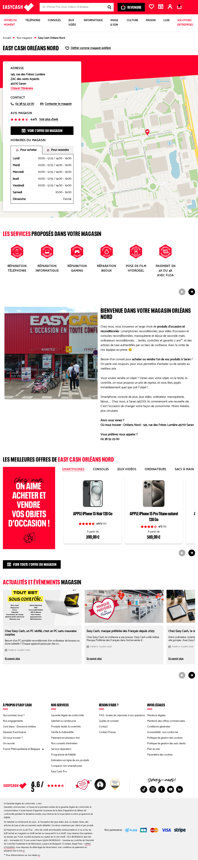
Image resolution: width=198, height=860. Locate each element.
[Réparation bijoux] (106, 257)
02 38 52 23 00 (24, 104)
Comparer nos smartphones (66, 766)
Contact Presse (107, 732)
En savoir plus (12, 658)
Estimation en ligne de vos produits (70, 760)
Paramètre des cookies (160, 755)
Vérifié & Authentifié (62, 732)
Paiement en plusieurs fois (65, 738)
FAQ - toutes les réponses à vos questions (122, 715)
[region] (99, 136)
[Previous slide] (182, 291)
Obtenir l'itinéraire (22, 88)
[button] (147, 132)
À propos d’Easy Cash (17, 704)
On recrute (9, 743)
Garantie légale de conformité (67, 715)
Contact (103, 727)
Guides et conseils (109, 721)
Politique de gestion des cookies (165, 738)
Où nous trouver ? (13, 738)
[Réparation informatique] (47, 257)
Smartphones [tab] (73, 469)
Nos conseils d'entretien (64, 743)
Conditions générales (158, 727)
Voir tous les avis (42, 785)
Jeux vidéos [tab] (126, 469)
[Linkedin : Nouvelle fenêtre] (179, 789)
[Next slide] (191, 291)
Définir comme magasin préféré (91, 48)
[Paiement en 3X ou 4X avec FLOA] (165, 260)
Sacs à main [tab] (184, 469)
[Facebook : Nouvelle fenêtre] (161, 789)
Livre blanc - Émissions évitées (19, 727)
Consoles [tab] (101, 469)
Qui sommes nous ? (14, 715)
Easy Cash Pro (59, 771)
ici (24, 851)
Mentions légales (156, 715)
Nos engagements (13, 721)
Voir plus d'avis (48, 119)
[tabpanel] (128, 516)
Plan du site (153, 749)
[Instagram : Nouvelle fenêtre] (152, 789)
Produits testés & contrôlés (66, 727)
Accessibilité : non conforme (162, 732)
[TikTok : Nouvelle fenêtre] (143, 789)
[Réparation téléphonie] (17, 257)
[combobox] (77, 7)
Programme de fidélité (63, 755)
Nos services (60, 704)
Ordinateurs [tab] (155, 469)
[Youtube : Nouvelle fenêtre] (170, 789)
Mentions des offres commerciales (166, 721)
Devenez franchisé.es (14, 732)
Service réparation (61, 749)
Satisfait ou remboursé (63, 721)
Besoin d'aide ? (109, 704)
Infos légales (156, 704)
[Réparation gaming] (77, 257)
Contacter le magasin (58, 104)
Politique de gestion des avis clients (166, 743)
